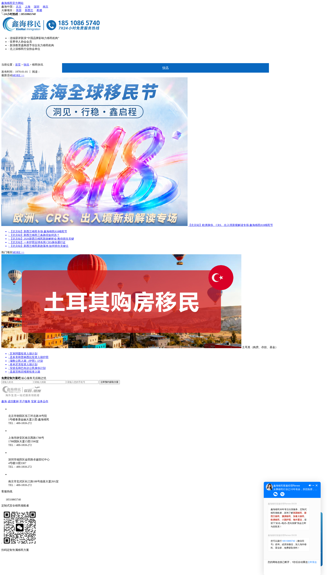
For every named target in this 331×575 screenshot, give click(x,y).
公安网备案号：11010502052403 (20, 569)
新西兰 (29, 10)
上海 (27, 6)
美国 (18, 10)
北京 (18, 6)
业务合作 (42, 401)
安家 (34, 401)
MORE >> (18, 75)
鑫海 (4, 401)
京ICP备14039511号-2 (46, 562)
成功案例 (13, 401)
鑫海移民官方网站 (12, 3)
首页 (165, 58)
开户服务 (24, 401)
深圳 (36, 6)
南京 (45, 6)
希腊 (39, 10)
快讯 (165, 68)
